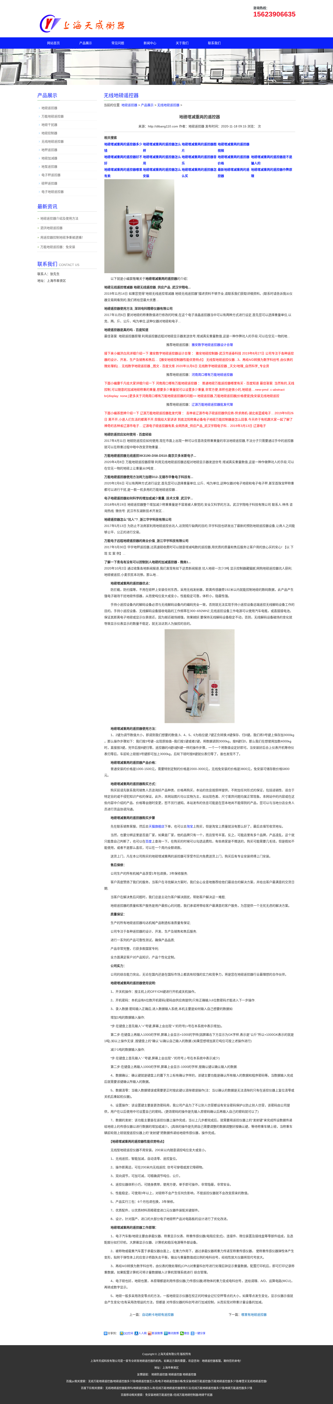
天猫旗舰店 (156, 826)
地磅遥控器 (129, 105)
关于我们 (182, 43)
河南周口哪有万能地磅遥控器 (212, 374)
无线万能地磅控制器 (186, 1395)
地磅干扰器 (49, 125)
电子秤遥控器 (50, 175)
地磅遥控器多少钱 (124, 1381)
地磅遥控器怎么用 (146, 1381)
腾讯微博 (173, 1333)
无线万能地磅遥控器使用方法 (173, 1388)
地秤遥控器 (49, 150)
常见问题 (117, 43)
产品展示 (85, 43)
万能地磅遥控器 (52, 116)
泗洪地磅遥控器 (51, 228)
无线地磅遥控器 (168, 105)
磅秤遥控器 (49, 183)
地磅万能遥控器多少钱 (238, 1388)
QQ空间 (128, 1333)
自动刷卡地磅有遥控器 (158, 1314)
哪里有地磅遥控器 (254, 1314)
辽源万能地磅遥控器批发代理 (212, 404)
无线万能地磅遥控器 (100, 1381)
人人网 (142, 1333)
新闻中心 (150, 43)
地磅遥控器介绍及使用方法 (59, 218)
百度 (148, 841)
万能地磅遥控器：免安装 (57, 247)
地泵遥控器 (49, 166)
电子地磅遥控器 (52, 192)
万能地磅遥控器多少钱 (224, 1381)
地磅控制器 (49, 133)
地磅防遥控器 (159, 1374)
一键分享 (200, 1333)
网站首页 (53, 43)
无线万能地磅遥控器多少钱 (208, 1388)
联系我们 (214, 43)
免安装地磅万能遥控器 (196, 1381)
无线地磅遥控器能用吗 (119, 1388)
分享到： (113, 1333)
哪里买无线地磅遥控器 (252, 1381)
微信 (186, 1333)
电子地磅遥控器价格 (170, 1381)
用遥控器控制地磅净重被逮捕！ (62, 237)
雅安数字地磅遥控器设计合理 (212, 345)
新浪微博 (157, 1333)
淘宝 (190, 826)
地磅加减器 (49, 158)
